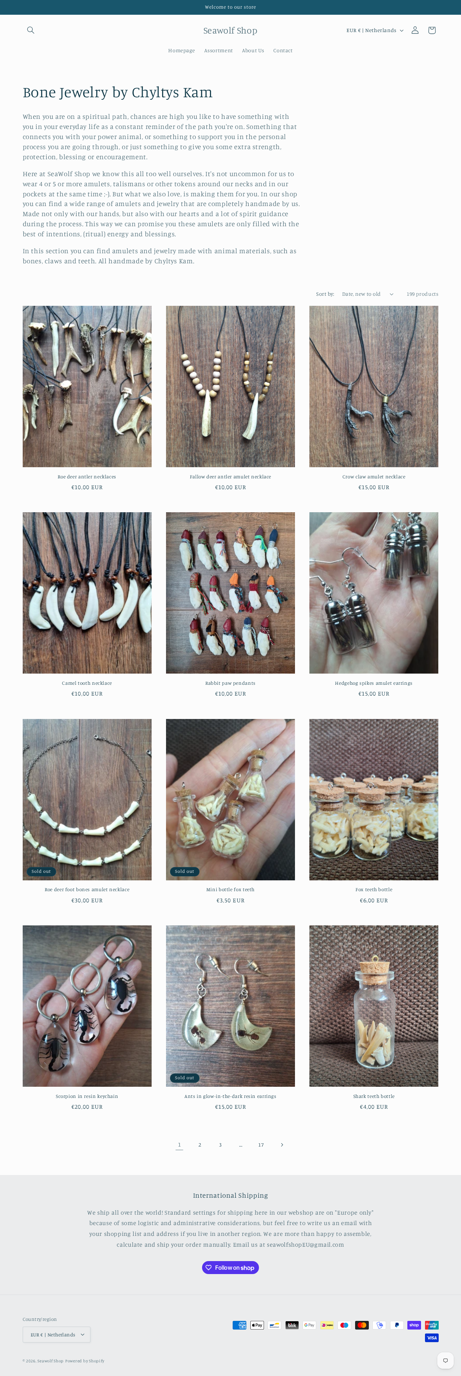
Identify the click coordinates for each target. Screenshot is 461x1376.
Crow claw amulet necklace (374, 476)
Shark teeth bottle (374, 1096)
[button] (31, 30)
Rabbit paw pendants (230, 683)
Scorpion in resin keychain (87, 1096)
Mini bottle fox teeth (230, 889)
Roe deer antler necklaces (87, 476)
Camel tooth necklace (87, 683)
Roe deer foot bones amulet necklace (87, 889)
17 (261, 1145)
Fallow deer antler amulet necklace (230, 476)
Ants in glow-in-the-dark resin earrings (230, 1096)
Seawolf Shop (50, 1360)
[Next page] (281, 1144)
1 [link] (179, 1144)
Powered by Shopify (84, 1360)
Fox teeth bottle (373, 889)
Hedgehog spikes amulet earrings (374, 683)
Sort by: (325, 294)
